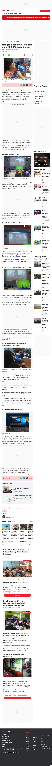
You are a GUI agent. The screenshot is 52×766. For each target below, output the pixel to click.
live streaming (16, 256)
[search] (39, 11)
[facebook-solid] (24, 85)
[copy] (30, 85)
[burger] (49, 13)
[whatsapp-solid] (21, 85)
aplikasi (4, 98)
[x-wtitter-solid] (27, 85)
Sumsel (24, 140)
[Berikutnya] (33, 600)
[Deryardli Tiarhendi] (3, 516)
